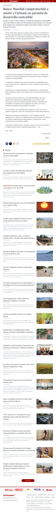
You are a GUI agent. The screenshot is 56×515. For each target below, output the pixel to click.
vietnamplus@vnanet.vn (35, 505)
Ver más (8, 150)
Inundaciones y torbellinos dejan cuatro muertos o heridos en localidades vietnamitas (18, 331)
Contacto (53, 497)
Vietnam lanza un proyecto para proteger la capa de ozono (17, 381)
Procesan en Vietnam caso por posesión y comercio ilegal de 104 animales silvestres (17, 432)
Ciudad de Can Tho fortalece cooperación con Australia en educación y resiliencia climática (18, 346)
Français (37, 1)
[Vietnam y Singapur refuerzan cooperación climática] (45, 271)
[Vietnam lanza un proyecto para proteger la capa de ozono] (45, 384)
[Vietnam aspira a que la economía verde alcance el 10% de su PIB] (45, 189)
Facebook (6, 143)
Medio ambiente (7, 5)
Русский (48, 1)
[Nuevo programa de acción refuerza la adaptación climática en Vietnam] (45, 302)
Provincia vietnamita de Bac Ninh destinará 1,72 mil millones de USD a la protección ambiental (19, 284)
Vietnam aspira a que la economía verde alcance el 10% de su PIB (19, 187)
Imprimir (14, 143)
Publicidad (47, 497)
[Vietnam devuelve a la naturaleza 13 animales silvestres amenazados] (45, 157)
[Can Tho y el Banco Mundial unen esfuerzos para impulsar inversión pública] (45, 175)
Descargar (28, 480)
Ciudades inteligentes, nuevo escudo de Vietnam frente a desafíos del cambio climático (19, 237)
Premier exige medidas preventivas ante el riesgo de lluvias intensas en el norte (17, 220)
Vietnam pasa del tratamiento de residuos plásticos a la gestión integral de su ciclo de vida (19, 449)
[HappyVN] (23, 489)
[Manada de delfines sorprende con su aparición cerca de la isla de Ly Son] (45, 255)
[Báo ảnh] (14, 489)
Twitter (10, 143)
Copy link (17, 143)
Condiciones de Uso (42, 494)
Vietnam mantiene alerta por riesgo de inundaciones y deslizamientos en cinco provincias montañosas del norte (16, 466)
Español (41, 1)
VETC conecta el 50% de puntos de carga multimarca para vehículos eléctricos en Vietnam (16, 417)
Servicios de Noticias (39, 497)
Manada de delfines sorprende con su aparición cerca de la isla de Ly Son (19, 252)
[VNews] (38, 489)
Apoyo (52, 494)
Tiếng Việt (28, 1)
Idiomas (28, 497)
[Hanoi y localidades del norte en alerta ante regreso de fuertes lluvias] (45, 403)
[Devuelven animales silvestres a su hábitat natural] (45, 318)
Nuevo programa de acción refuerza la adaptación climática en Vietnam (16, 299)
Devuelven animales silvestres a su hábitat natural (17, 315)
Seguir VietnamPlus (37, 143)
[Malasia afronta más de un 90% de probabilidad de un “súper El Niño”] (45, 207)
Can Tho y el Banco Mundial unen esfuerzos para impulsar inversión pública (17, 172)
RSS (49, 494)
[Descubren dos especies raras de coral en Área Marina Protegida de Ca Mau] (45, 368)
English (32, 1)
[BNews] (50, 489)
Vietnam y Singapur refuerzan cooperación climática (17, 268)
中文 (45, 1)
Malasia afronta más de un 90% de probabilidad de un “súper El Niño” (19, 204)
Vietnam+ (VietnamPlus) (14, 1)
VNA (32, 497)
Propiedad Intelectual (32, 494)
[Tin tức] (44, 489)
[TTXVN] (32, 489)
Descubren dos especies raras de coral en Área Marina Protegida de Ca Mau (18, 365)
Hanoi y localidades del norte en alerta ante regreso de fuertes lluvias (17, 400)
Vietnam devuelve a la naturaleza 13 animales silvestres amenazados (18, 154)
